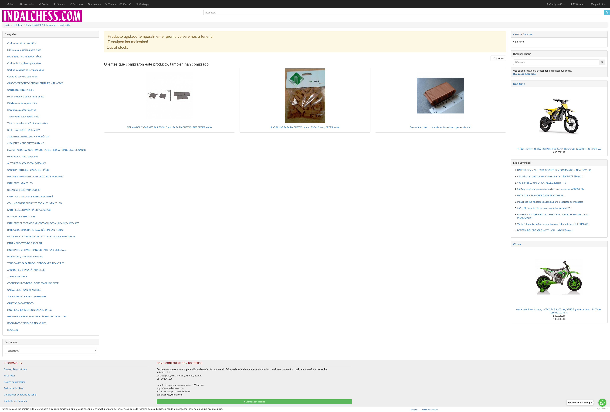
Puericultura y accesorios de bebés (25, 256)
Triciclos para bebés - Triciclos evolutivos (27, 123)
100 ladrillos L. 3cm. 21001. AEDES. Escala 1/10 (541, 182)
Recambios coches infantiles (21, 109)
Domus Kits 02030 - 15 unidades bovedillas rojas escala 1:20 (440, 127)
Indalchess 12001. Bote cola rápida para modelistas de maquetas (550, 201)
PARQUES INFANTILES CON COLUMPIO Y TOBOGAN (35, 176)
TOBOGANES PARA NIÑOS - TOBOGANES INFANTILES (35, 263)
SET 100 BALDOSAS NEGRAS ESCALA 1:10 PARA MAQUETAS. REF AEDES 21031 (169, 127)
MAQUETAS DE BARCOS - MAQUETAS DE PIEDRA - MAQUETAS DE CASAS (46, 149)
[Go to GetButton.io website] (602, 409)
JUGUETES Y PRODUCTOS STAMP (25, 143)
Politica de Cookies (429, 409)
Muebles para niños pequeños (22, 156)
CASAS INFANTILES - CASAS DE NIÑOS (28, 169)
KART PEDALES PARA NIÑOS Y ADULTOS (29, 209)
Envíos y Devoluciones (15, 369)
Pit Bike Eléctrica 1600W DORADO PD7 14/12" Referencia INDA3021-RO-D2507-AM (559, 148)
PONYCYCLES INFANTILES (21, 216)
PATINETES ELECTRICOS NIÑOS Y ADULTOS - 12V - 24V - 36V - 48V (43, 223)
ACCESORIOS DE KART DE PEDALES (26, 296)
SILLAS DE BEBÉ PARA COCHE (23, 189)
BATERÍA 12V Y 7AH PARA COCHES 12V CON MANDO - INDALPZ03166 (554, 170)
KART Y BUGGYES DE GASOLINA (24, 243)
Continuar (498, 58)
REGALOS (12, 329)
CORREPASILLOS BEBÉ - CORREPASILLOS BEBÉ (33, 283)
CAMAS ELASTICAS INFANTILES (24, 289)
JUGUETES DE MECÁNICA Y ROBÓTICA (28, 136)
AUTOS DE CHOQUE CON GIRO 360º (26, 163)
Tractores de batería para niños (23, 116)
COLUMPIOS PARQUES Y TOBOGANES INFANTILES (34, 203)
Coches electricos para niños (21, 43)
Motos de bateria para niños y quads (25, 96)
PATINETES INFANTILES (20, 183)
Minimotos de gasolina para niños (24, 49)
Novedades (519, 83)
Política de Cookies (13, 388)
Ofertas (517, 244)
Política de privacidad (14, 381)
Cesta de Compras (522, 34)
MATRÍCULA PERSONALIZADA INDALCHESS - (541, 195)
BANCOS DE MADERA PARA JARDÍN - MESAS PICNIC (35, 229)
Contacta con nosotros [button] (255, 401)
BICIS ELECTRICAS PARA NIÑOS (24, 56)
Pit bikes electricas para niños (22, 103)
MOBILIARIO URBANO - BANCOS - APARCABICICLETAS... (37, 249)
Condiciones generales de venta (20, 394)
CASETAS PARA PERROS (20, 303)
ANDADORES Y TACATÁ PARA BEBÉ (26, 269)
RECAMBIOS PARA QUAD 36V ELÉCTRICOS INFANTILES (37, 316)
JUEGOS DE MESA (17, 276)
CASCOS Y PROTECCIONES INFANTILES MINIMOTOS (35, 83)
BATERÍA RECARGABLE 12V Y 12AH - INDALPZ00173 (545, 230)
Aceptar (414, 409)
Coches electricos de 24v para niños (25, 69)
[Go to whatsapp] (602, 403)
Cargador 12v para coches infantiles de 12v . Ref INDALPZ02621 (550, 176)
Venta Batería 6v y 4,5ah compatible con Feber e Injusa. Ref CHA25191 (553, 224)
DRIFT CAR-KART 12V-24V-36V (23, 129)
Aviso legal (9, 375)
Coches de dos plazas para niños (24, 63)
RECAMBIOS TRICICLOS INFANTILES (26, 323)
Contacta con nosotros (15, 400)
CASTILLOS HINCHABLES (20, 89)
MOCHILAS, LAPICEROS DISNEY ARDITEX (29, 309)
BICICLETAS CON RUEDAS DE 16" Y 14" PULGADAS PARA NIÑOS (41, 236)
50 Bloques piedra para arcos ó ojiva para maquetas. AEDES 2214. (551, 189)
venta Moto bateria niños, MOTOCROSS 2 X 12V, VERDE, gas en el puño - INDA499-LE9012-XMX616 (559, 311)
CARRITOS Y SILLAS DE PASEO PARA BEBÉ (30, 196)
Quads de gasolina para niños (22, 76)
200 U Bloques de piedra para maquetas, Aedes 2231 (544, 208)
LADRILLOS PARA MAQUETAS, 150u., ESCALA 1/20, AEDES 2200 (305, 127)
